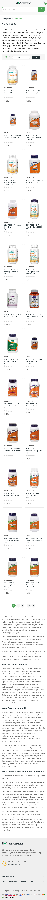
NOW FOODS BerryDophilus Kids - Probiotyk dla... (11, 182)
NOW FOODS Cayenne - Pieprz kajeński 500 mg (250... (34, 540)
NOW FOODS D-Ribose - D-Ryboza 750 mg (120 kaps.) (34, 316)
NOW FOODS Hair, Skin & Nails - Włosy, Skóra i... (12, 316)
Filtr (36, 57)
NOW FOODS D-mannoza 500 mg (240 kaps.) (34, 451)
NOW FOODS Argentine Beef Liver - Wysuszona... (12, 227)
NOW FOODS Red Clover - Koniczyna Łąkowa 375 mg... (32, 585)
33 (29, 605)
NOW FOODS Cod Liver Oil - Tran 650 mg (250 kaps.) (12, 137)
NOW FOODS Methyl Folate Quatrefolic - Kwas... (11, 406)
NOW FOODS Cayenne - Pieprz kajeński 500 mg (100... (12, 540)
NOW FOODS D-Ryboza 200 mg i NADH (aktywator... (34, 361)
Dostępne (21, 57)
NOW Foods (8, 88)
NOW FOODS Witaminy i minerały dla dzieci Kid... (12, 93)
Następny (33, 606)
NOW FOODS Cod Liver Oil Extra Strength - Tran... (34, 93)
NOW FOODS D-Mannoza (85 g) (31, 405)
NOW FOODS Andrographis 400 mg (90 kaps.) (11, 585)
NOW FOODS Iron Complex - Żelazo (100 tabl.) (34, 495)
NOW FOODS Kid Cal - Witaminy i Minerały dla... (12, 272)
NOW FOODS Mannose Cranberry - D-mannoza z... (12, 451)
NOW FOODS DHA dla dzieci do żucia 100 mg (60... (34, 227)
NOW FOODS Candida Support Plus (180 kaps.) (12, 361)
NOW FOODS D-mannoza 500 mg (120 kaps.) (12, 495)
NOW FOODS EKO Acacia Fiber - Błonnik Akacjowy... (33, 137)
